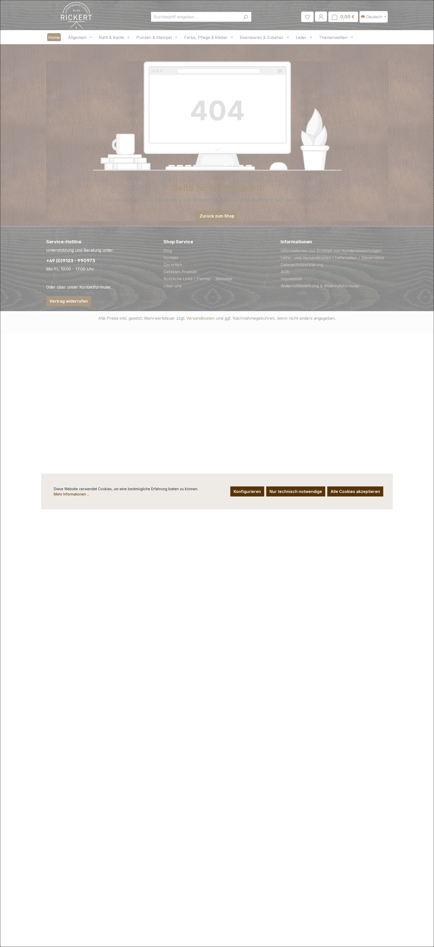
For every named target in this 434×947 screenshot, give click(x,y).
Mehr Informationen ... (71, 494)
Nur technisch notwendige (295, 491)
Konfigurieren (247, 491)
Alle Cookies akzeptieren (355, 491)
